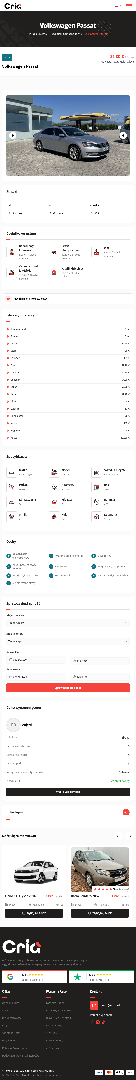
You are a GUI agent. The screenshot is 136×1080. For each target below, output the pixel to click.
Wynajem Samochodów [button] (65, 33)
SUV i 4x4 (51, 1033)
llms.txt (25, 1075)
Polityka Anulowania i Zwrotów (20, 1055)
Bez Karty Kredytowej (58, 1010)
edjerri (27, 725)
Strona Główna (38, 33)
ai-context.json (53, 1075)
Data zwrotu (13, 669)
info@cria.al (111, 1005)
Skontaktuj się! (11, 1033)
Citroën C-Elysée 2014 (20, 896)
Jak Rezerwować (11, 1018)
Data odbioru (13, 652)
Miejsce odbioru (15, 615)
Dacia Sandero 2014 (85, 896)
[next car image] (123, 135)
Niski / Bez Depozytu (58, 1018)
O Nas (5, 1010)
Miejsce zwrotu (14, 633)
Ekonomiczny (54, 1025)
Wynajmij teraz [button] (36, 913)
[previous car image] (12, 135)
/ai (17, 1075)
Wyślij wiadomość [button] (68, 792)
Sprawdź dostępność (68, 688)
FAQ (4, 1025)
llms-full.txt (37, 1075)
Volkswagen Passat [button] (95, 33)
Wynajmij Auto (10, 1003)
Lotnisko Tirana (55, 1003)
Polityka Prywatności (14, 1048)
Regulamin (8, 1040)
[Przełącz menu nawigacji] (129, 6)
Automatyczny (54, 1040)
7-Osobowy (52, 1048)
